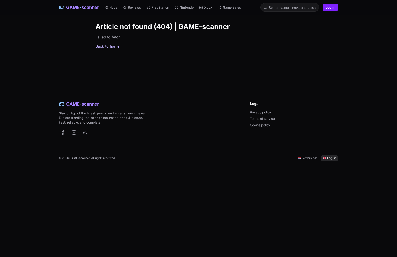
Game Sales (232, 7)
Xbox (208, 7)
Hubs (113, 7)
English (329, 158)
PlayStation (160, 7)
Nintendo (187, 7)
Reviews (134, 7)
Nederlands (307, 158)
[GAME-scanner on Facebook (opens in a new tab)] (63, 132)
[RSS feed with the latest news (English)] (85, 132)
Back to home (107, 46)
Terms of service (262, 119)
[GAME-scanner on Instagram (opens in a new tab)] (74, 132)
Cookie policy (260, 125)
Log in (330, 7)
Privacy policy (260, 112)
